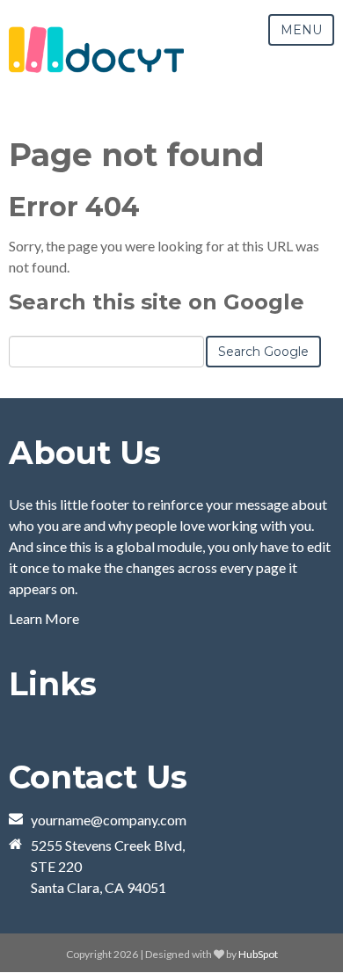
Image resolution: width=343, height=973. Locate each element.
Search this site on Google (156, 302)
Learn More (44, 618)
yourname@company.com (108, 819)
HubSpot (258, 954)
